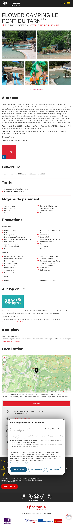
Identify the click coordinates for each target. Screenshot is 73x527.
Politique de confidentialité (19, 463)
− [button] (4, 360)
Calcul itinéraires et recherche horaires (15, 322)
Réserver (36, 404)
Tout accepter (19, 469)
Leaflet (49, 391)
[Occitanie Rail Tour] (13, 307)
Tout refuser (54, 469)
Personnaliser (36, 469)
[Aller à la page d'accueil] (11, 3)
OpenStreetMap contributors (64, 391)
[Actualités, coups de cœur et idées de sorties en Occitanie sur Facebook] (30, 496)
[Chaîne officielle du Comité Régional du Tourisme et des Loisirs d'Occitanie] (36, 496)
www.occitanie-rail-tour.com (11, 341)
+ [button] (4, 357)
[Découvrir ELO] (68, 516)
